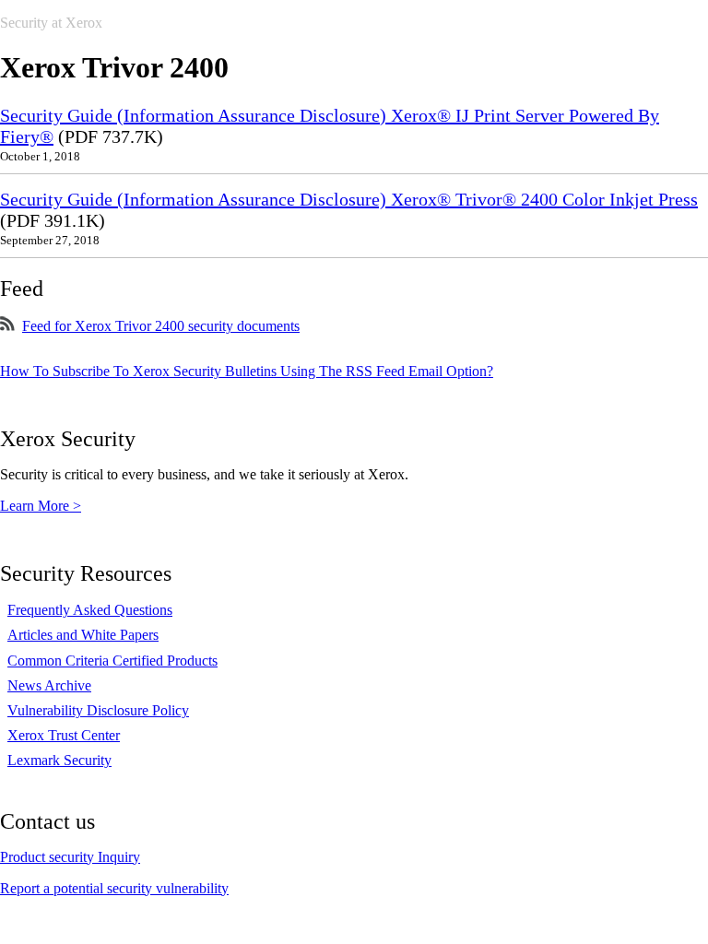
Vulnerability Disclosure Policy (98, 710)
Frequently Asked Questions (89, 610)
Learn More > (40, 505)
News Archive (49, 685)
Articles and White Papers (83, 635)
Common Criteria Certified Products (112, 660)
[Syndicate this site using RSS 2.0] (7, 326)
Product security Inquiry (70, 857)
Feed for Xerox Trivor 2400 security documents (161, 326)
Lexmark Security (59, 760)
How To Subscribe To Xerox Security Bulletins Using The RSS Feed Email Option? (246, 371)
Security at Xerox (51, 22)
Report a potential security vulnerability (114, 888)
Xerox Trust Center (63, 735)
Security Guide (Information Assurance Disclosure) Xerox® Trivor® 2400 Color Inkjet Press (349, 199)
